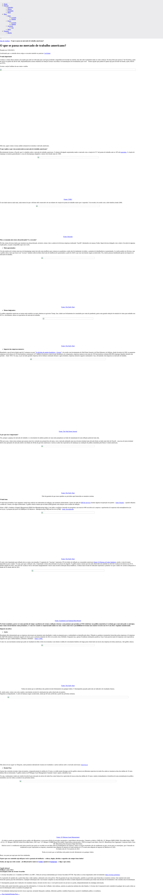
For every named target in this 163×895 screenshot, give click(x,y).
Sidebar (13, 19)
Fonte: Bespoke (68, 236)
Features (6, 31)
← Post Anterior (5, 894)
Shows (10, 9)
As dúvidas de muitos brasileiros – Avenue (48, 352)
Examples (10, 11)
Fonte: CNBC (68, 199)
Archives (10, 26)
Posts (9, 16)
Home (5, 4)
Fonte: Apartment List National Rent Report (68, 620)
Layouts (13, 17)
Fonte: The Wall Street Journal (68, 431)
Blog (5, 14)
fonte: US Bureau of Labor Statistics (105, 562)
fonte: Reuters (120, 502)
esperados (123, 152)
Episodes (10, 7)
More (9, 12)
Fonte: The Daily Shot (68, 307)
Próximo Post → (15, 894)
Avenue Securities (5, 1)
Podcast (6, 5)
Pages (9, 21)
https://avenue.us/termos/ (112, 875)
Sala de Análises (5, 41)
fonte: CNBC (39, 638)
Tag (12, 28)
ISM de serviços (85, 502)
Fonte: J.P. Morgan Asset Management (68, 837)
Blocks (10, 33)
